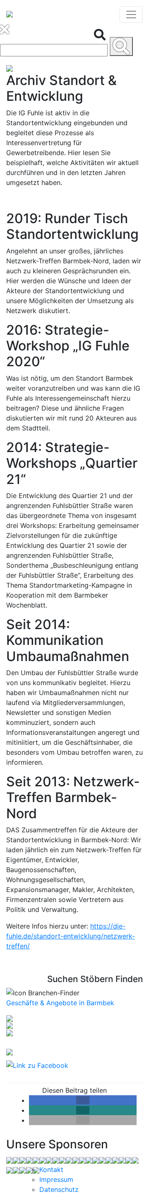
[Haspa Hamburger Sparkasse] (49, 1159)
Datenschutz (59, 1189)
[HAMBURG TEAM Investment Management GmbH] (22, 1169)
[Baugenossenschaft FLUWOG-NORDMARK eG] (29, 1159)
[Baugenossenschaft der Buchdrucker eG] (36, 1169)
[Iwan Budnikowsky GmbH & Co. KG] (135, 1159)
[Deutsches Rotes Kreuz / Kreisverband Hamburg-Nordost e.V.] (69, 1159)
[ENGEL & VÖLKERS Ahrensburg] (29, 1169)
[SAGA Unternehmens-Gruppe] (9, 1169)
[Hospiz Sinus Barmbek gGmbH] (115, 1159)
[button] (82, 1100)
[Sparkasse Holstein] (109, 1159)
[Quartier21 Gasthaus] (95, 1159)
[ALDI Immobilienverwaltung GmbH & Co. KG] (9, 1159)
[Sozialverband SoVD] (42, 1159)
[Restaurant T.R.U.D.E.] (22, 1159)
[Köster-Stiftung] (122, 1159)
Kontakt (51, 1169)
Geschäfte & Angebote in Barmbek (60, 1003)
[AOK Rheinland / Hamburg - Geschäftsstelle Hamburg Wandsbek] (62, 1159)
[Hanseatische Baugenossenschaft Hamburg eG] (102, 1159)
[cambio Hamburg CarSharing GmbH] (82, 1159)
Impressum (56, 1179)
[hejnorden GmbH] (36, 1159)
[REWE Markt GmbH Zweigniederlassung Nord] (75, 1159)
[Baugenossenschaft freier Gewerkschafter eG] (16, 1159)
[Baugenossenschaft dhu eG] (56, 1159)
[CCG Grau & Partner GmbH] (16, 1169)
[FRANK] (89, 1159)
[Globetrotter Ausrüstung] (128, 1159)
